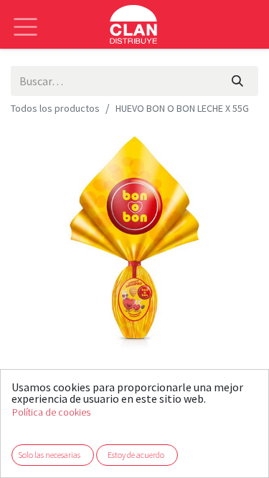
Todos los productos (55, 108)
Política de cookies (51, 412)
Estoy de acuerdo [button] (136, 454)
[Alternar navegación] (25, 16)
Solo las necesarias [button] (49, 454)
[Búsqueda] (237, 81)
